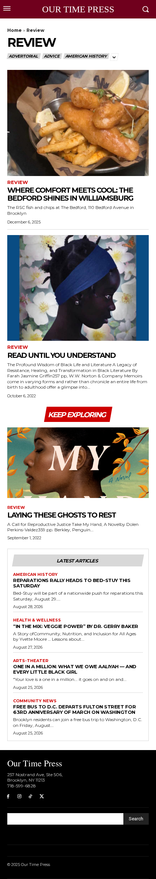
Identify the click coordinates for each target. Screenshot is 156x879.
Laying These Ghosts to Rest (61, 515)
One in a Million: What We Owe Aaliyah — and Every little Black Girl (74, 669)
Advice (51, 56)
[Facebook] (8, 796)
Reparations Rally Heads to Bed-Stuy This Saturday (71, 583)
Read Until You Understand (61, 355)
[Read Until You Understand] (78, 288)
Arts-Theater (30, 660)
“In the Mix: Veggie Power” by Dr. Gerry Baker (75, 626)
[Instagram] (19, 796)
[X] (41, 796)
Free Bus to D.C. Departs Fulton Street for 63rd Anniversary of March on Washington (74, 709)
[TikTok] (30, 796)
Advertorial (23, 56)
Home (14, 30)
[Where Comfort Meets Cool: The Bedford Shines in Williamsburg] (78, 123)
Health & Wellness (37, 620)
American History (86, 56)
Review (17, 182)
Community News (35, 701)
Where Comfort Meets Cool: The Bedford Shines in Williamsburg (70, 194)
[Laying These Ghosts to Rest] (78, 462)
